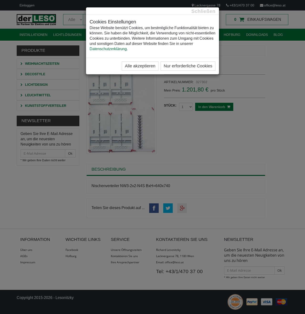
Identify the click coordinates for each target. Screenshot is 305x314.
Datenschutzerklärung (108, 49)
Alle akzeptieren (140, 66)
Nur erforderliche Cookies (188, 66)
